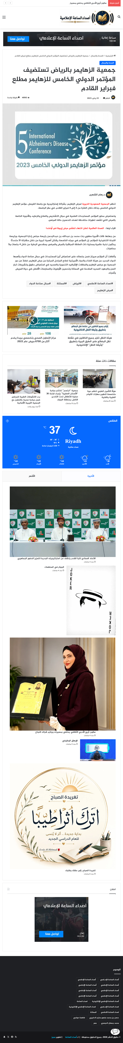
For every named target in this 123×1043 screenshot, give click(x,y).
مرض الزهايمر (104, 290)
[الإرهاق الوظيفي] (98, 750)
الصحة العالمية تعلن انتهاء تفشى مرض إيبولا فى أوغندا (75, 228)
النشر (108, 98)
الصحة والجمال (97, 56)
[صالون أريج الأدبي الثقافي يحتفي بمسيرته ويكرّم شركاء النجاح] (63, 684)
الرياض (76, 284)
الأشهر (32, 476)
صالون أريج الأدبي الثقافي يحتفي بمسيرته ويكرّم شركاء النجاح (79, 3)
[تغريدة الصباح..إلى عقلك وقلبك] (63, 816)
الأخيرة (91, 476)
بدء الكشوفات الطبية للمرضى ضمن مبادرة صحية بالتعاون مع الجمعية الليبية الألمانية (26, 400)
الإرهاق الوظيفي (70, 741)
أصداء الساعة (71, 1037)
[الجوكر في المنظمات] (91, 600)
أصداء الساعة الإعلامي (87, 979)
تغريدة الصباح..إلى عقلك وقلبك (80, 870)
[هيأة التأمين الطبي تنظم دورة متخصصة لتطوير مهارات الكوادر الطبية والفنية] (99, 378)
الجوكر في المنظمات (54, 567)
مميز (54, 1037)
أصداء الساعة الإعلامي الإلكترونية (105, 1001)
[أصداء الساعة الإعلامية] (87, 17)
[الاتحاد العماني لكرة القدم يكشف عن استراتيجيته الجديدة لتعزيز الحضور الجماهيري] (63, 521)
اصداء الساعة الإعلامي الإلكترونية (82, 1006)
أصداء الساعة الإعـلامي (109, 979)
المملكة (61, 284)
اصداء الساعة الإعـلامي (109, 1006)
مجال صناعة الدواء (39, 284)
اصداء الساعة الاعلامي (99, 284)
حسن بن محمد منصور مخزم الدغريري (104, 1017)
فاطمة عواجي (79, 1017)
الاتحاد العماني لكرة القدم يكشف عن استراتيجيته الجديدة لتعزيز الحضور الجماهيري (56, 558)
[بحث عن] (119, 18)
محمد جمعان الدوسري (110, 1023)
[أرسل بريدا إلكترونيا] (104, 98)
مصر (95, 1023)
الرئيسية (109, 56)
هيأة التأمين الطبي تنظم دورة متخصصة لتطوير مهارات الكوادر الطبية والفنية (101, 394)
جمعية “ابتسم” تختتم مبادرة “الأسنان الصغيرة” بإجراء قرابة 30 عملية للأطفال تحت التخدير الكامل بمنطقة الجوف (62, 395)
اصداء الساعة (82, 1001)
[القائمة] (4, 18)
